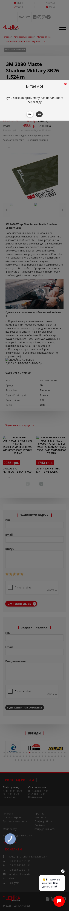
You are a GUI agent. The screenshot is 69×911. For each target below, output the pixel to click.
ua (29, 114)
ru (39, 114)
